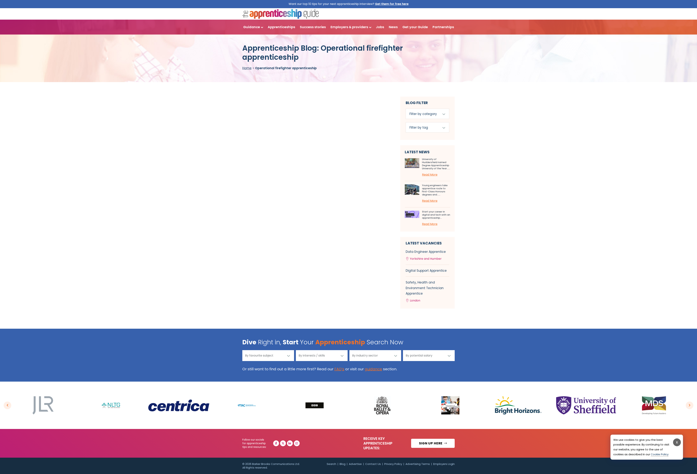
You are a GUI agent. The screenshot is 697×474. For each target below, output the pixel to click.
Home (247, 68)
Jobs (380, 27)
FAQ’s (339, 369)
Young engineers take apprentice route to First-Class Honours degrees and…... (435, 190)
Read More (429, 175)
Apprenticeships (281, 27)
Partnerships (443, 27)
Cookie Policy (660, 454)
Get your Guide (415, 27)
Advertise (355, 464)
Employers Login (444, 464)
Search (331, 464)
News (393, 27)
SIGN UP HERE (431, 443)
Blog (342, 464)
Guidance (251, 27)
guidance (373, 369)
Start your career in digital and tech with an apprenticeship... (436, 214)
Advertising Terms (417, 464)
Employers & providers (349, 27)
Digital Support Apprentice (426, 270)
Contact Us (373, 464)
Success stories (313, 27)
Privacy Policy (393, 464)
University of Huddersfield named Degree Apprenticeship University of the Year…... (436, 164)
